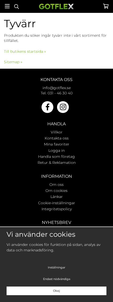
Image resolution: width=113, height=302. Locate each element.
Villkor (57, 132)
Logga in (56, 150)
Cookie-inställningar (56, 203)
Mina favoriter (56, 144)
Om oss (56, 184)
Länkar (56, 196)
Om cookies (56, 190)
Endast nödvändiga (56, 279)
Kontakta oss (57, 138)
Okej (56, 291)
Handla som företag (56, 156)
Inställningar (56, 267)
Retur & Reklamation (57, 162)
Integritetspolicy (57, 209)
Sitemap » (13, 62)
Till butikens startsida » (25, 51)
